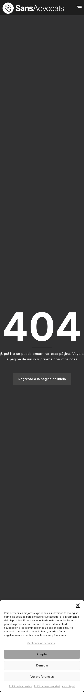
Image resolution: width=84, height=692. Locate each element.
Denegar (42, 665)
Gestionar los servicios (41, 643)
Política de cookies (20, 686)
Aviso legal (68, 686)
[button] (78, 605)
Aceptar (42, 654)
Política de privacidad (47, 686)
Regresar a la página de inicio (42, 379)
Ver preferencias (42, 677)
